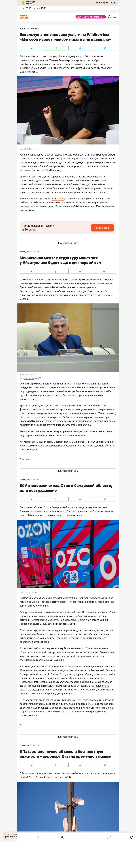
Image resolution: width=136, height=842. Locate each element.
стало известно (47, 700)
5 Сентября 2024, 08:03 (29, 28)
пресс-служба (29, 378)
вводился (107, 681)
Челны (23, 8)
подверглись (102, 685)
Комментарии (68, 243)
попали (55, 678)
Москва (36, 8)
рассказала (58, 198)
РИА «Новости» (52, 170)
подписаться (102, 227)
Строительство (25, 459)
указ (43, 291)
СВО (21, 725)
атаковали (51, 670)
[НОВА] (90, 16)
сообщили (94, 511)
